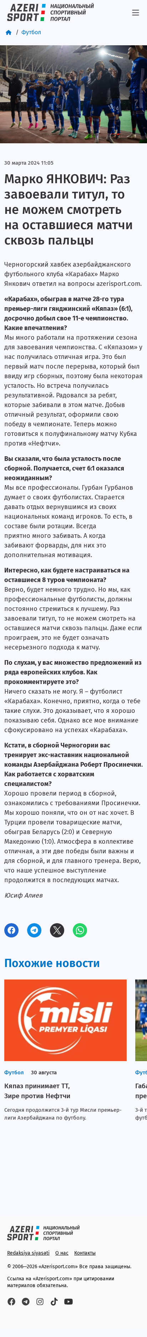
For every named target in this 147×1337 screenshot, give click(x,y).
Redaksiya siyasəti (28, 1253)
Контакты (85, 1253)
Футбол (31, 32)
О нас (62, 1253)
